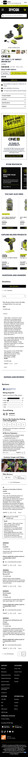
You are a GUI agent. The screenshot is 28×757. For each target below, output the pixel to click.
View (25, 2)
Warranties (4, 671)
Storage (16, 681)
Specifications (6, 103)
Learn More (6, 186)
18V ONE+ (3, 699)
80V (2, 705)
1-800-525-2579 (21, 749)
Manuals (3, 668)
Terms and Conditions (10, 750)
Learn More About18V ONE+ (14, 156)
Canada (16, 702)
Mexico (16, 709)
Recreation (17, 675)
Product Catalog (5, 719)
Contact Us (4, 692)
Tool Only (5, 73)
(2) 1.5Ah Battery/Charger (19, 73)
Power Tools (17, 668)
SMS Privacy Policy (7, 752)
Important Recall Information (5, 688)
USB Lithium (4, 709)
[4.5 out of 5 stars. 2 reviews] (22, 222)
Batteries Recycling (6, 678)
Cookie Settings (14, 753)
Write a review (19, 67)
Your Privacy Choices (18, 752)
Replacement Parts (6, 675)
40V (2, 702)
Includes (4, 99)
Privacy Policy (20, 750)
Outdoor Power (18, 671)
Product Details (6, 95)
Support (4, 106)
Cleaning (16, 678)
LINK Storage (4, 712)
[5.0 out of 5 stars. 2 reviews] (4, 222)
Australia (16, 699)
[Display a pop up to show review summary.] (8, 264)
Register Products (5, 684)
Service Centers (5, 681)
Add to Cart (14, 80)
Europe (16, 705)
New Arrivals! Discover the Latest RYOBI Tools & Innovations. (14, 5)
